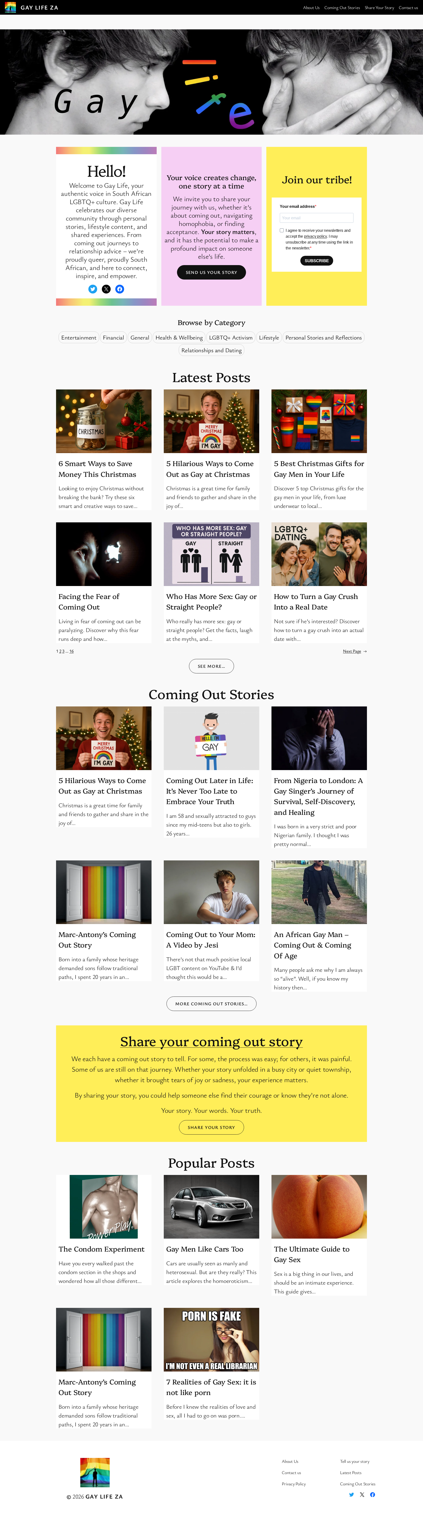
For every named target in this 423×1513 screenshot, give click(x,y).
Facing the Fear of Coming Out (89, 601)
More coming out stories (211, 1004)
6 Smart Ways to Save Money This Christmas (97, 468)
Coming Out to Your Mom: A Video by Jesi (210, 939)
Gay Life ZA (39, 7)
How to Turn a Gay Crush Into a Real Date (316, 601)
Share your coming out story (211, 1040)
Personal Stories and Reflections (323, 337)
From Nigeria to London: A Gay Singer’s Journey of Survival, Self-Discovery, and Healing (318, 796)
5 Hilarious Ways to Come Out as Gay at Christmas (210, 468)
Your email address (297, 206)
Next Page (355, 651)
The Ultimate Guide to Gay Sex (312, 1254)
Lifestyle (269, 337)
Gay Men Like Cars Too (204, 1248)
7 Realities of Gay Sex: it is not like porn (211, 1387)
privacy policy (315, 236)
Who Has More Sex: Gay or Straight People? (211, 601)
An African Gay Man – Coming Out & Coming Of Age (312, 944)
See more (211, 666)
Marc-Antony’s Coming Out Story (97, 939)
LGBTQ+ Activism (231, 337)
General (139, 337)
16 (71, 651)
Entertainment (78, 337)
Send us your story (211, 272)
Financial (113, 337)
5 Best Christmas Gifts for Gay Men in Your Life (319, 468)
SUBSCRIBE (317, 260)
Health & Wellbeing (179, 337)
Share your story (211, 1127)
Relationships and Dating (211, 350)
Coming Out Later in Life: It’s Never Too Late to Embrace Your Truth (209, 790)
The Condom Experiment (102, 1248)
